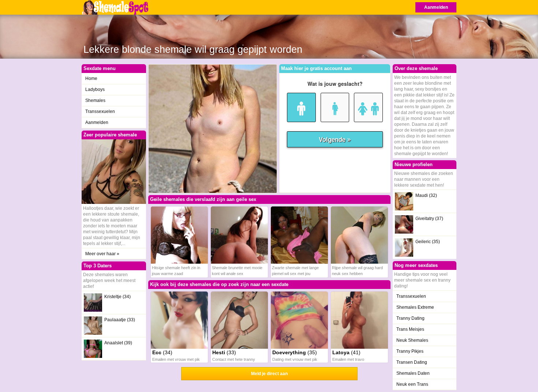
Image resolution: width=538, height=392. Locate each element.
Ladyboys (95, 89)
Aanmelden (436, 7)
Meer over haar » (102, 253)
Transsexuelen (100, 111)
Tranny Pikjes (409, 351)
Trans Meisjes (410, 329)
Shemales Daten (413, 373)
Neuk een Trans (412, 384)
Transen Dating (411, 362)
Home (91, 78)
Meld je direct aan (269, 373)
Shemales (95, 100)
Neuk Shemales (412, 340)
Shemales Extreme (415, 307)
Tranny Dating (410, 318)
